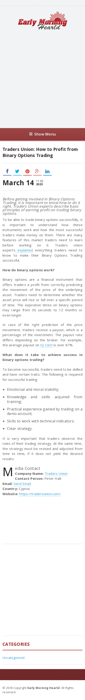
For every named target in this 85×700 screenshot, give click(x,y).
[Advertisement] (42, 79)
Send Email (22, 483)
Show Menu (45, 134)
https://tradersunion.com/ (40, 494)
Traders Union (56, 473)
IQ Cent (46, 345)
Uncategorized (13, 658)
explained (24, 250)
